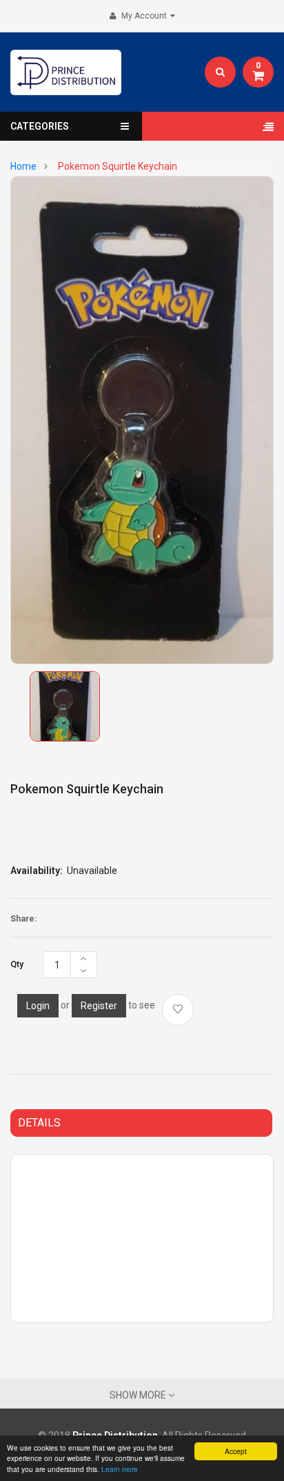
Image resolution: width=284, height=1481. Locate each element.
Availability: (36, 870)
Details (39, 1122)
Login (38, 1005)
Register (99, 1005)
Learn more (119, 1469)
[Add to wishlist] (178, 1010)
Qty (16, 964)
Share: (23, 919)
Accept (236, 1451)
